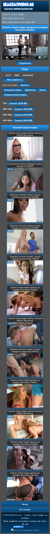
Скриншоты (25, 63)
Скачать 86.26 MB (23, 120)
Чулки (42, 90)
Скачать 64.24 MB (23, 114)
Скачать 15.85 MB (18, 103)
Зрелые (25, 85)
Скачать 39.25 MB (23, 109)
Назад (25, 504)
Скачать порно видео (13, 14)
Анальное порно (12, 90)
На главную (25, 509)
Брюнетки (30, 90)
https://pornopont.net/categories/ (18, 22)
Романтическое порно (15, 94)
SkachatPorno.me (13, 515)
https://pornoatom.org (13, 18)
